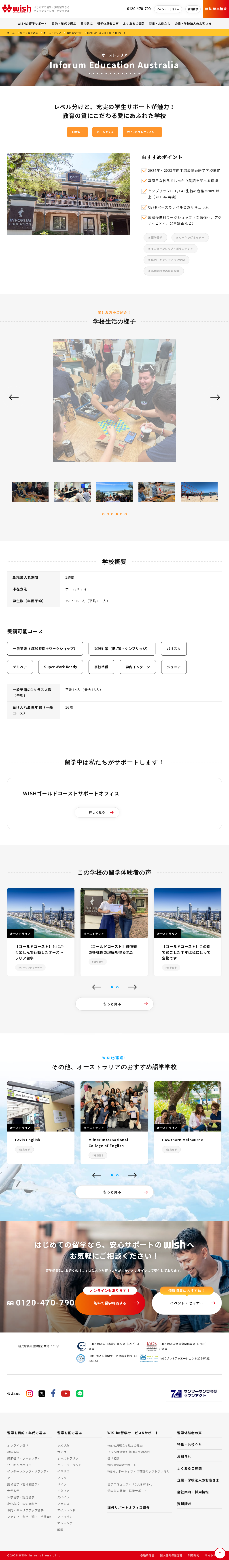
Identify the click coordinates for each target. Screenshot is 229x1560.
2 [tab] (108, 514)
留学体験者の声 (108, 23)
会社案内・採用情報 (193, 1492)
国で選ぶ (87, 23)
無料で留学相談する (110, 1302)
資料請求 (193, 9)
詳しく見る (97, 812)
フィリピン (64, 1516)
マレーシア (64, 1523)
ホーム (11, 32)
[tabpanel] (114, 403)
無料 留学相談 (216, 8)
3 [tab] (112, 514)
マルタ (61, 1478)
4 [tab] (117, 514)
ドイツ (61, 1484)
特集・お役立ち (159, 23)
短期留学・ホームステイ (24, 1458)
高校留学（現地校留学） (24, 1484)
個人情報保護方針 (171, 1555)
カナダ (61, 1452)
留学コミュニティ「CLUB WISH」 (130, 1484)
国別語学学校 (74, 32)
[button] (112, 987)
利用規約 (193, 1555)
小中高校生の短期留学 (22, 1504)
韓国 (60, 1529)
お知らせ (184, 1456)
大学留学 (13, 1491)
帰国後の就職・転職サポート (127, 1491)
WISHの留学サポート (32, 23)
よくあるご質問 (133, 23)
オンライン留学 (18, 1445)
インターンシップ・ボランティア (28, 1474)
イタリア (63, 1491)
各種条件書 (147, 1555)
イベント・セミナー (168, 9)
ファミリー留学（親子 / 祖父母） (29, 1516)
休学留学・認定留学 (21, 1497)
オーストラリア (52, 32)
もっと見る (112, 1003)
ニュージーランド (69, 1465)
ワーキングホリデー (21, 1465)
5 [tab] (121, 514)
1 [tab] (103, 514)
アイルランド (66, 1510)
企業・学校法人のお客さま (193, 23)
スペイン (63, 1497)
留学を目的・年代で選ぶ (26, 1432)
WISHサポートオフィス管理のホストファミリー (138, 1474)
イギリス (63, 1471)
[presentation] (96, 987)
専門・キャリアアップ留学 (25, 1510)
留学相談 (113, 1458)
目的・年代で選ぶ (64, 23)
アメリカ (63, 1445)
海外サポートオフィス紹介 (128, 1507)
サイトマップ (213, 1555)
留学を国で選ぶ (29, 32)
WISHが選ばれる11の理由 (125, 1445)
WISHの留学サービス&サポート (133, 1432)
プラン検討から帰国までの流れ (128, 1452)
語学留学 (13, 1452)
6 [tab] (126, 514)
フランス (63, 1504)
